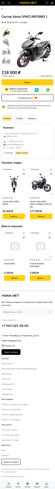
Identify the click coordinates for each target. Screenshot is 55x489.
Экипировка (7, 394)
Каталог (5, 358)
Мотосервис (7, 399)
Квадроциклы (8, 384)
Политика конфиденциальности (13, 476)
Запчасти (6, 379)
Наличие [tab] (6, 118)
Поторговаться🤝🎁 (27, 98)
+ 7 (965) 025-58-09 (15, 141)
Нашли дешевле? (47, 76)
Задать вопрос (11, 352)
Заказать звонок (11, 462)
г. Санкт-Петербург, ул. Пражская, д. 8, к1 (20, 133)
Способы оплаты (10, 429)
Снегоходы (7, 389)
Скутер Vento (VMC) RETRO (11, 202)
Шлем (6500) (9, 263)
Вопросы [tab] (32, 118)
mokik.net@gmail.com (15, 144)
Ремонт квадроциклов (12, 414)
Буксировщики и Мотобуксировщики (19, 368)
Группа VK (10, 345)
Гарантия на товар (10, 440)
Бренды (5, 455)
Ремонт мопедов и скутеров (15, 404)
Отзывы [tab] (19, 118)
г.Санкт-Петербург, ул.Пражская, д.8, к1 (20, 335)
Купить (27, 82)
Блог (4, 450)
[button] (3, 3)
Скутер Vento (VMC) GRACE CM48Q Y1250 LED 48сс (41, 204)
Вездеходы (7, 373)
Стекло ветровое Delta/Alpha (37, 264)
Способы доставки (10, 435)
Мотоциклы (7, 363)
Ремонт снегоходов (11, 419)
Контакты (6, 445)
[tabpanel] (27, 141)
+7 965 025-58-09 (15, 326)
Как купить (7, 424)
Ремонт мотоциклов (11, 409)
